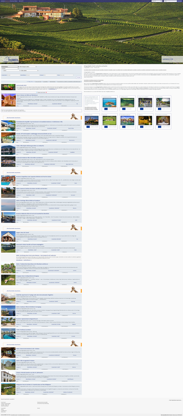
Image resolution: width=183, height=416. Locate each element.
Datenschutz (175, 415)
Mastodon (170, 415)
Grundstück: (4, 75)
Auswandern (10, 81)
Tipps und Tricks (3, 81)
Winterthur (3, 412)
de (19, 1)
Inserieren (7, 1)
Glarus (2, 409)
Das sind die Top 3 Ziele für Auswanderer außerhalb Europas (33, 81)
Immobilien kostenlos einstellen (91, 109)
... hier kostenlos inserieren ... (13, 118)
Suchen (3, 1)
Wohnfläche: (23, 75)
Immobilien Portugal (95, 70)
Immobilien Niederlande (127, 70)
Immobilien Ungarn (112, 70)
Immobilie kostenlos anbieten (91, 108)
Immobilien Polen (119, 70)
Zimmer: (42, 75)
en (21, 1)
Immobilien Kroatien (162, 70)
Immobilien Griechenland (146, 70)
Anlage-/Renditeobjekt (5, 403)
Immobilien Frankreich (103, 70)
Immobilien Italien (87, 70)
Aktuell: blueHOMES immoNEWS (7, 399)
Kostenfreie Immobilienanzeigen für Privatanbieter (94, 80)
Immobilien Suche (14, 415)
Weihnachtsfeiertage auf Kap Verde (54, 81)
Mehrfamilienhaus (4, 406)
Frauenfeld (3, 408)
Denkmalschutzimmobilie (42, 402)
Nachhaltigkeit (17, 81)
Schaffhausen (4, 410)
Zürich (38, 408)
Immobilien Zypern (154, 70)
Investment (3, 402)
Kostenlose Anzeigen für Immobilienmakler (92, 81)
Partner (12, 1)
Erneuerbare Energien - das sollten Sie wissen (71, 81)
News (16, 1)
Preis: (59, 75)
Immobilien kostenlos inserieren (24, 415)
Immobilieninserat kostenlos (90, 107)
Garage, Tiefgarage (5, 405)
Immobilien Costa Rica (136, 70)
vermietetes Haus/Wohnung (43, 403)
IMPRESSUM (180, 415)
